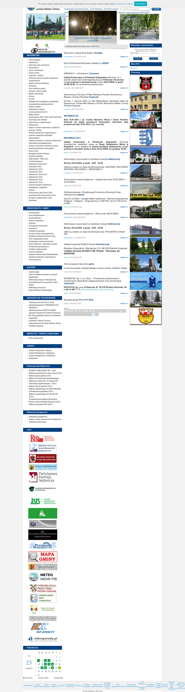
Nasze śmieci (34, 73)
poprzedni (29, 678)
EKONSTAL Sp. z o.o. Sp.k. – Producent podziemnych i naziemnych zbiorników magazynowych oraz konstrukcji (92, 281)
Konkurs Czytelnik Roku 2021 (40, 198)
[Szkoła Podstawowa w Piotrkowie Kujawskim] (146, 173)
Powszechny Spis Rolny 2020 (40, 193)
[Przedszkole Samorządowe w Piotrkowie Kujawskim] (146, 227)
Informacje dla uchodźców (39, 65)
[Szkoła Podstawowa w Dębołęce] (146, 245)
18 (42, 668)
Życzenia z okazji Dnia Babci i (83, 53)
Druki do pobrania (36, 252)
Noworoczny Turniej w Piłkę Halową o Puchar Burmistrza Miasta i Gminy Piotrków (93, 95)
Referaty (32, 223)
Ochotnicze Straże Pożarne (39, 321)
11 (100, 311)
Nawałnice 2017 (35, 167)
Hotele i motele (35, 107)
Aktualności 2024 (35, 182)
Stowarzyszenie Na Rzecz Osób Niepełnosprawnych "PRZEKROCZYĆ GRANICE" (44, 305)
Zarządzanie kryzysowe (38, 226)
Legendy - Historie (36, 75)
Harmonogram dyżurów (79, 264)
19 (46, 668)
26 (90, 314)
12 (46, 664)
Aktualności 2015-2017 (38, 164)
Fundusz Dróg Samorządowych (41, 234)
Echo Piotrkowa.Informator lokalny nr (86, 63)
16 (118, 311)
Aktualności (33, 62)
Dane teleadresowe (36, 215)
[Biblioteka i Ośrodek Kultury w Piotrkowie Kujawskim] (146, 102)
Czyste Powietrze (35, 161)
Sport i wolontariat (36, 70)
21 (52, 668)
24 (83, 314)
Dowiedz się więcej (124, 4)
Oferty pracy (33, 125)
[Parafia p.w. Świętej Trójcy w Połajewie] (146, 263)
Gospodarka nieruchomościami (41, 241)
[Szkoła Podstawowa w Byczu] (146, 209)
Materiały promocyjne (37, 288)
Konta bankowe (35, 218)
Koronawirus (34, 68)
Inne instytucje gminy (37, 89)
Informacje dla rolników (38, 120)
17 (121, 311)
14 (52, 664)
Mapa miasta (34, 115)
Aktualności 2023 (35, 180)
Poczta (31, 99)
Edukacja (32, 86)
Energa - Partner (35, 130)
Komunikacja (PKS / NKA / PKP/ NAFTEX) (45, 117)
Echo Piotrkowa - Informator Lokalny (43, 244)
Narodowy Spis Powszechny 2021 (42, 195)
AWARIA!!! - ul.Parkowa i (81, 73)
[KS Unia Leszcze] (146, 84)
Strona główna (34, 60)
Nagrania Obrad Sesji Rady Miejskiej (43, 254)
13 (49, 664)
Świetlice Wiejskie (36, 156)
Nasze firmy (33, 151)
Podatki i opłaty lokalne (38, 249)
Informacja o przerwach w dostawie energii (92, 159)
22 (76, 314)
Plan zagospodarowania (38, 239)
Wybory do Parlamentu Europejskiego (44, 378)
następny (57, 678)
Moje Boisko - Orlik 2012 (38, 159)
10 (97, 311)
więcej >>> (124, 56)
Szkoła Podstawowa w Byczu (40, 350)
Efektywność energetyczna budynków (43, 102)
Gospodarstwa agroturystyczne (41, 104)
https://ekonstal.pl (107, 289)
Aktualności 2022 (35, 177)
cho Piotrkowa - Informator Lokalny (104, 9)
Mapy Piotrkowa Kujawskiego (40, 290)
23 (79, 314)
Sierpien (41, 678)
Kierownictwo (34, 213)
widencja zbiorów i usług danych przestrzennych (129, 13)
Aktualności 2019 (35, 172)
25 (86, 314)
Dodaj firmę (134, 68)
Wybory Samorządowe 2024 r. (40, 386)
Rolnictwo (33, 200)
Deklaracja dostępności (38, 417)
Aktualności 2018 (35, 169)
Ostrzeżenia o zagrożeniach (40, 122)
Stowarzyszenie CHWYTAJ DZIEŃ (42, 310)
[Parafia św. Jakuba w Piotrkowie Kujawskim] (146, 120)
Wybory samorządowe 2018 (40, 376)
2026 (46, 678)
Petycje (32, 190)
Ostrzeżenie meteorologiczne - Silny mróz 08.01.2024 (91, 213)
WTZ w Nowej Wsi (36, 338)
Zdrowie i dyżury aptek (38, 91)
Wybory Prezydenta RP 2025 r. (41, 404)
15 (114, 311)
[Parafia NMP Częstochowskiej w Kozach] (146, 191)
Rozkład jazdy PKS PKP (79, 300)
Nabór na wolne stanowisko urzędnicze (44, 128)
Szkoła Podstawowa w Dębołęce (42, 353)
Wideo (31, 285)
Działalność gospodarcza (39, 247)
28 (97, 314)
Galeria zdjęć (34, 272)
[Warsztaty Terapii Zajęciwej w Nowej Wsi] (146, 298)
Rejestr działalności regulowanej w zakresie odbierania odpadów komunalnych (42, 135)
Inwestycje (33, 228)
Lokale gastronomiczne (38, 112)
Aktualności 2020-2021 (38, 174)
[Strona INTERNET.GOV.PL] (146, 281)
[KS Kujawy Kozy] (146, 137)
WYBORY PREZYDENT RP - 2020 (42, 371)
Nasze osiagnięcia (36, 221)
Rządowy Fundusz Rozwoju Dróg (42, 236)
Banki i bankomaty (36, 94)
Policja (31, 96)
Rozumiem (141, 4)
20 (69, 314)
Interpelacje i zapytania (38, 187)
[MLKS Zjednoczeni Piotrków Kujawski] (146, 316)
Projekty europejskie (37, 231)
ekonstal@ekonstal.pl (89, 289)
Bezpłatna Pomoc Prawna (39, 154)
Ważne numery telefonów (39, 83)
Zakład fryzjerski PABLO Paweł (86, 244)
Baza (135, 64)
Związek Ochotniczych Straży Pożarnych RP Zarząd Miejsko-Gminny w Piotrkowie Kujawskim (45, 315)
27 (93, 314)
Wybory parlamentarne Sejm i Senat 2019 (45, 373)
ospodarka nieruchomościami (76, 9)
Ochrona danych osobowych (40, 185)
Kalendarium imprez (37, 109)
